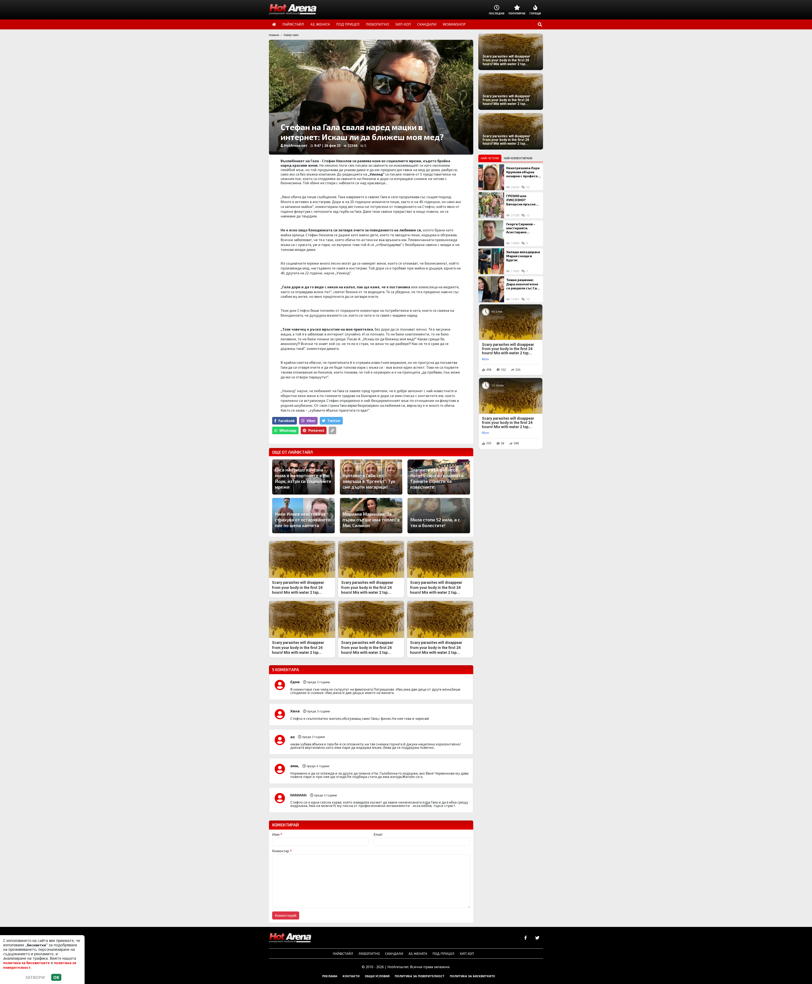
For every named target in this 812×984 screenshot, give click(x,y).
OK (56, 977)
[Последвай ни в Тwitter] (537, 938)
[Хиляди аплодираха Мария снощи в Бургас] (491, 261)
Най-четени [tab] (490, 158)
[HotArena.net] (290, 938)
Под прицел (443, 953)
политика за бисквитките (26, 963)
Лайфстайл (291, 35)
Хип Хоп (467, 953)
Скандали (394, 953)
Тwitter (334, 420)
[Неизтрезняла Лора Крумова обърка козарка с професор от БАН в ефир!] (491, 177)
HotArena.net (295, 145)
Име (277, 834)
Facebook (286, 420)
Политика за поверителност (419, 976)
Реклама (329, 976)
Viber (311, 420)
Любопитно (369, 953)
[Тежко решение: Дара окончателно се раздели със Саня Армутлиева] (491, 289)
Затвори (35, 977)
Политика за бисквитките (472, 976)
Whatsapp (287, 430)
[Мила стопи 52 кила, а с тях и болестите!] (438, 515)
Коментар (282, 851)
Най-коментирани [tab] (518, 158)
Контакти (351, 976)
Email (378, 834)
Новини (274, 35)
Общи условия (377, 976)
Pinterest (316, 430)
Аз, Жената (418, 953)
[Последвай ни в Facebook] (525, 938)
